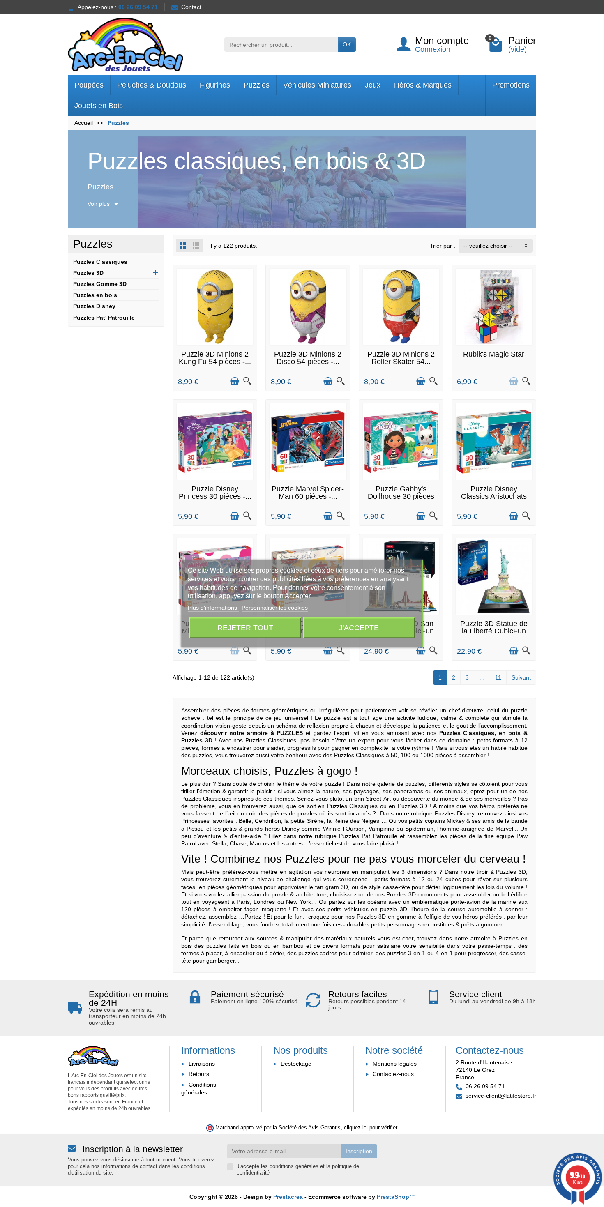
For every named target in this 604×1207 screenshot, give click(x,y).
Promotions (511, 85)
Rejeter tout (245, 628)
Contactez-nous (393, 1074)
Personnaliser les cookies (275, 608)
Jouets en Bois (98, 105)
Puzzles (257, 85)
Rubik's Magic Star (493, 354)
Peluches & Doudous (151, 85)
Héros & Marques (423, 85)
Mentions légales (395, 1063)
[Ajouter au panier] (235, 381)
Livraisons (202, 1063)
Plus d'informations (213, 608)
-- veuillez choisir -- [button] (488, 245)
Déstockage (296, 1063)
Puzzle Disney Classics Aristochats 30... (494, 496)
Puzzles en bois (95, 295)
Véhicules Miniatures (317, 85)
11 (498, 677)
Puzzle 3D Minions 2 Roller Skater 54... (401, 358)
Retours (199, 1074)
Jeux (372, 85)
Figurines (215, 85)
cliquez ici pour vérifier (370, 1128)
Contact (191, 7)
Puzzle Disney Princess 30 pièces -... (215, 492)
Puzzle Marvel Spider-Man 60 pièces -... (308, 492)
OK (347, 44)
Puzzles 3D (88, 273)
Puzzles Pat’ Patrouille (368, 836)
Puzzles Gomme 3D (100, 284)
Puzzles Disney (94, 306)
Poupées (89, 85)
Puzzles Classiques (100, 261)
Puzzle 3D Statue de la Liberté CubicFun (494, 627)
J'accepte (359, 628)
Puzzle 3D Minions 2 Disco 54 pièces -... (307, 358)
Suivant (521, 677)
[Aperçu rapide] (247, 381)
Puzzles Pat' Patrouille (104, 317)
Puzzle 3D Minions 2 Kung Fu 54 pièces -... (215, 358)
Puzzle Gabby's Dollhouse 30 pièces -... (401, 496)
